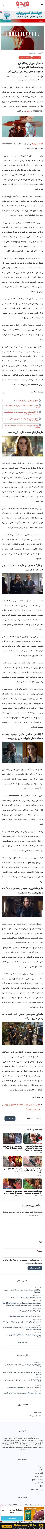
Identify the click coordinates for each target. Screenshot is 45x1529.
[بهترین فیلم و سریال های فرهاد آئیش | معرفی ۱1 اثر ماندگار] (12, 1138)
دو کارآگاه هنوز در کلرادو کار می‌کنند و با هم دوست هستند (22, 406)
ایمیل (39, 1251)
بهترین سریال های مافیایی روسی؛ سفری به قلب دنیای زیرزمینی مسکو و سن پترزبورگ (33, 1148)
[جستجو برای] (3, 5)
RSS (41, 1486)
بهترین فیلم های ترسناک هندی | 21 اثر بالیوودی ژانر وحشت (33, 1192)
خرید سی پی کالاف (34, 1415)
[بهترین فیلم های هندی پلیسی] (12, 1161)
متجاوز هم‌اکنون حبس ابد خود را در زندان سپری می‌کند (22, 426)
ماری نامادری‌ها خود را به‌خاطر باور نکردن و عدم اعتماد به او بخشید (22, 420)
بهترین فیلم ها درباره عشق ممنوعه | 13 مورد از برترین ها (13, 1192)
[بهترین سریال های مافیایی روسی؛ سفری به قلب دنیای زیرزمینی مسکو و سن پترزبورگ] (32, 1138)
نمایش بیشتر (22, 1342)
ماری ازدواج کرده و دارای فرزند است (26, 400)
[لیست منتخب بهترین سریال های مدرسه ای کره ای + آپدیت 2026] (32, 1161)
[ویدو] (22, 4)
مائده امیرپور (37, 77)
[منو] (42, 5)
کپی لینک (10, 1118)
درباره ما (40, 1466)
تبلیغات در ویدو (37, 1479)
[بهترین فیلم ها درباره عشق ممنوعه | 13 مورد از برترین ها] (12, 1183)
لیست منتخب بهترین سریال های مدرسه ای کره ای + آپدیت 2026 (33, 1171)
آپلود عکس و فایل (36, 1489)
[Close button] (44, 1522)
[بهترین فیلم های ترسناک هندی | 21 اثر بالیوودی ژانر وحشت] (32, 1183)
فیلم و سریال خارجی (25, 58)
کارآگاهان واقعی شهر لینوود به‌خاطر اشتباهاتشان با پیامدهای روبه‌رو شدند (22, 413)
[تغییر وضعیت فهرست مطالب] (3, 393)
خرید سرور (37, 1412)
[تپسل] (1, 1522)
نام (40, 1242)
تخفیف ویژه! (12, 1518)
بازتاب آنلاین (39, 1483)
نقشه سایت (39, 1473)
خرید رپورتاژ (39, 1476)
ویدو (39, 53)
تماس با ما (39, 1470)
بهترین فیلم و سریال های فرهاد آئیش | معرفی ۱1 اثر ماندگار (12, 1147)
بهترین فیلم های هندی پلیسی (13, 1169)
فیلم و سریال (32, 53)
